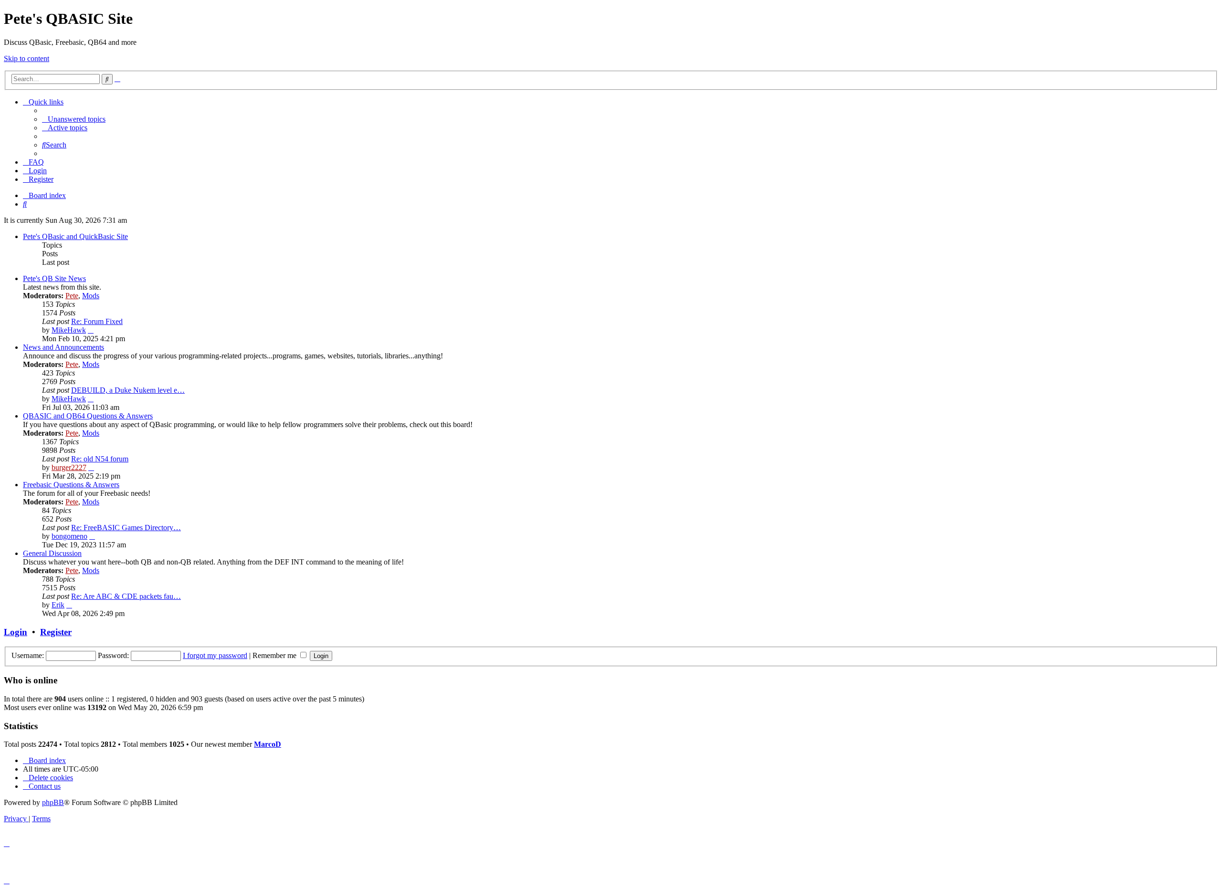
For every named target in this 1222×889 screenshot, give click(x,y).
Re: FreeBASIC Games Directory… (126, 527)
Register (56, 632)
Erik (58, 605)
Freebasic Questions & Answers (71, 485)
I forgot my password (215, 655)
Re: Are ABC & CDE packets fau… (126, 596)
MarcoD (267, 744)
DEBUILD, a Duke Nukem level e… (128, 390)
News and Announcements (63, 347)
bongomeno (69, 536)
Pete (71, 296)
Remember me (275, 655)
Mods (90, 296)
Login (15, 632)
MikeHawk (69, 330)
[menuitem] (73, 119)
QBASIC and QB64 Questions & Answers (88, 416)
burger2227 (69, 467)
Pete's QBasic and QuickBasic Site (75, 236)
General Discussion (52, 553)
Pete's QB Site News (54, 278)
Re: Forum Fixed (97, 321)
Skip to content (26, 58)
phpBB (53, 802)
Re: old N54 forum (99, 459)
